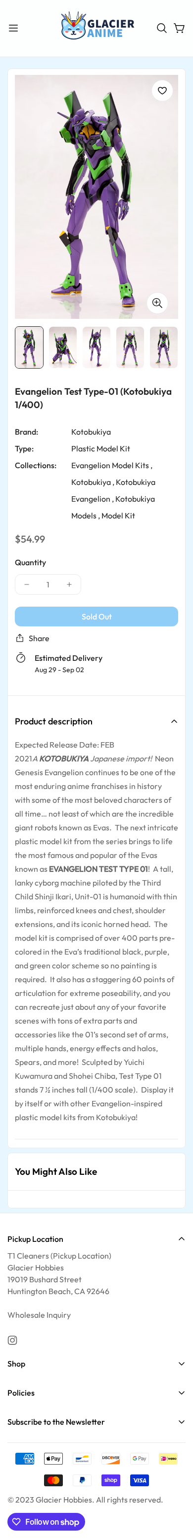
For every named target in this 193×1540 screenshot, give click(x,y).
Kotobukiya (91, 432)
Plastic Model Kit (100, 448)
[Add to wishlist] (162, 91)
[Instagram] (12, 1340)
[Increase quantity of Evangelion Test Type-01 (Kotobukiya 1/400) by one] (69, 584)
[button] (162, 28)
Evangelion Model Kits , (111, 465)
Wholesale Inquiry (39, 1315)
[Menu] (13, 28)
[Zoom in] (157, 303)
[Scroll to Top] (175, 1488)
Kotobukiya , (92, 482)
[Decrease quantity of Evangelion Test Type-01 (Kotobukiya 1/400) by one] (26, 584)
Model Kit (118, 515)
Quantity (30, 562)
